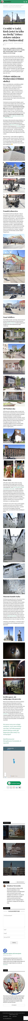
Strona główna (5, 5)
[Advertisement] (14, 805)
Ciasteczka (14, 1016)
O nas (10, 1016)
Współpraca (5, 1016)
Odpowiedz (5, 964)
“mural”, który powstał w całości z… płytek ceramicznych (13, 116)
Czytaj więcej (14, 1005)
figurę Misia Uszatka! (14, 124)
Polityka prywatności (7, 1018)
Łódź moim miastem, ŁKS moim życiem (12, 953)
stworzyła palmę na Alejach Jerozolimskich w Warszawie (13, 488)
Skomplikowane (7, 741)
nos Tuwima (18, 126)
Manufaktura (5, 713)
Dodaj (14, 942)
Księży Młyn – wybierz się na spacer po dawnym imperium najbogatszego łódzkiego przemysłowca (14, 850)
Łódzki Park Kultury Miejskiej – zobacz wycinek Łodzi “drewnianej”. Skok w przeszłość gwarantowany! (14, 832)
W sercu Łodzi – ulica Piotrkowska (14, 868)
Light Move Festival (11, 322)
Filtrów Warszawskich (12, 615)
